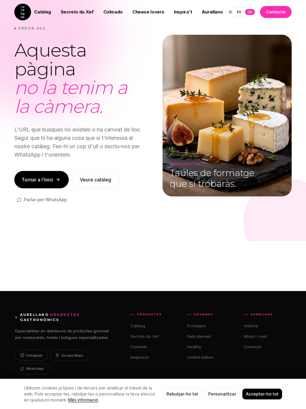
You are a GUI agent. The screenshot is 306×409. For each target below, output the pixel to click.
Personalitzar (222, 393)
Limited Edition (200, 357)
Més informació (83, 399)
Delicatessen (199, 336)
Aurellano (212, 12)
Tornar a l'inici (37, 180)
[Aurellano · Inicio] (22, 12)
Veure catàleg (95, 180)
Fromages (196, 325)
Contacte (276, 11)
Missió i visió (255, 336)
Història (251, 325)
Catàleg (42, 12)
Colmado (113, 12)
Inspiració (140, 357)
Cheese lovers (148, 12)
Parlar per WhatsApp (45, 199)
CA (250, 12)
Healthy (194, 346)
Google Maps (72, 355)
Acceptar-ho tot (262, 393)
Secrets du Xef (77, 12)
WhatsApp (35, 368)
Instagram (34, 355)
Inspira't (183, 12)
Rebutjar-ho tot (182, 393)
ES (239, 12)
